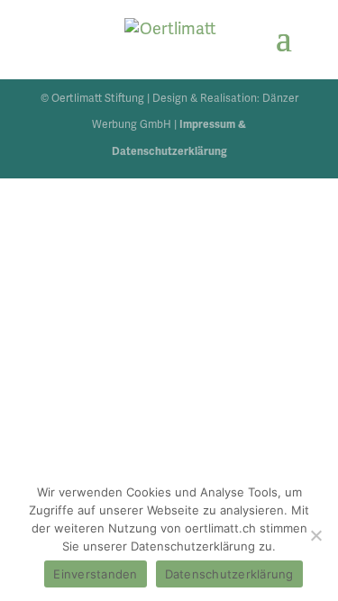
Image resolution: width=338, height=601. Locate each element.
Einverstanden (95, 574)
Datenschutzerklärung (229, 574)
